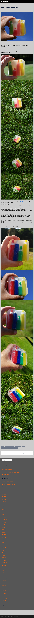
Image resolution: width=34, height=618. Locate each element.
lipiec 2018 (3, 549)
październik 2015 (4, 598)
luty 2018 (3, 555)
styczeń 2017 (4, 573)
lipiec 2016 (3, 583)
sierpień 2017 (4, 565)
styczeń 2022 (4, 496)
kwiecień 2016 (4, 588)
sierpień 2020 (4, 522)
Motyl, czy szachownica (26, 453)
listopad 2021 (4, 499)
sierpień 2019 (4, 537)
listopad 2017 (4, 560)
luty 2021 (3, 512)
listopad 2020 (4, 517)
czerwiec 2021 (4, 506)
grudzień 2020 (4, 516)
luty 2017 (3, 572)
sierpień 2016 (4, 582)
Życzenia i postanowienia (6, 471)
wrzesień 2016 (4, 580)
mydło (6, 446)
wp (2, 486)
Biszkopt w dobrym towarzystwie (7, 469)
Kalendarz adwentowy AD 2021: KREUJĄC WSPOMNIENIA (11, 472)
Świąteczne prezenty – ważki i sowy (9, 484)
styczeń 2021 (4, 514)
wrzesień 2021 (4, 501)
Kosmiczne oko (6, 453)
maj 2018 (3, 550)
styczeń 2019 (4, 545)
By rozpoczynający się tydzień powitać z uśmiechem (11, 487)
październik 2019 (4, 535)
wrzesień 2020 (4, 521)
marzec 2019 (4, 544)
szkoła (23, 446)
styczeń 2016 (4, 593)
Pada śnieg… (5, 486)
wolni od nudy (4, 1)
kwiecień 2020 (4, 529)
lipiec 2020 (3, 524)
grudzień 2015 (4, 595)
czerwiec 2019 (4, 539)
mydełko (3, 446)
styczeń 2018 (4, 557)
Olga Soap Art (22, 201)
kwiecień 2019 (4, 542)
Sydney (17, 616)
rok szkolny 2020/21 (18, 446)
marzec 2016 (4, 590)
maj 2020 (3, 527)
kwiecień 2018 (4, 552)
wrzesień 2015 (4, 600)
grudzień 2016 (4, 575)
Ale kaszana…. (4, 467)
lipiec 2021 (3, 504)
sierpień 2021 (4, 502)
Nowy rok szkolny (11, 446)
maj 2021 (3, 507)
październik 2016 (4, 578)
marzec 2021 (4, 511)
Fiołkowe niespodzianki (9, 481)
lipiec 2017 (3, 567)
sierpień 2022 (4, 494)
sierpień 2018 (4, 547)
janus (2, 484)
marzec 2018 (4, 554)
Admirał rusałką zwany (5, 474)
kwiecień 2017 (4, 570)
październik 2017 (4, 562)
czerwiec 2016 (4, 585)
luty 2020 (3, 532)
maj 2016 (3, 587)
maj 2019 (3, 540)
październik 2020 (4, 519)
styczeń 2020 (4, 534)
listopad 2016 (4, 577)
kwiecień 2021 (4, 509)
